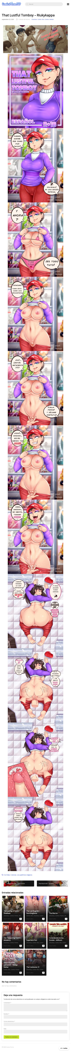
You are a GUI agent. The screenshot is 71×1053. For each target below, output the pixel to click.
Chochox (34, 19)
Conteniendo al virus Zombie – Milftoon (58, 936)
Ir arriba (65, 1048)
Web (5, 1029)
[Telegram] (35, 39)
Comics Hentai (49, 19)
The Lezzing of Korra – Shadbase (13, 909)
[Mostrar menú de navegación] (68, 4)
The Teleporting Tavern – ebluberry (13, 936)
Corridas (7, 875)
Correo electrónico (9, 1021)
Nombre (6, 1014)
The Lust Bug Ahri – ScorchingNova (35, 909)
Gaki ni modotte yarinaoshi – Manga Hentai (13, 963)
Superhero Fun (35, 936)
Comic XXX (41, 19)
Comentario (7, 1002)
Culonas (13, 875)
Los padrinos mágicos (24, 875)
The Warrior (58, 909)
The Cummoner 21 (35, 963)
